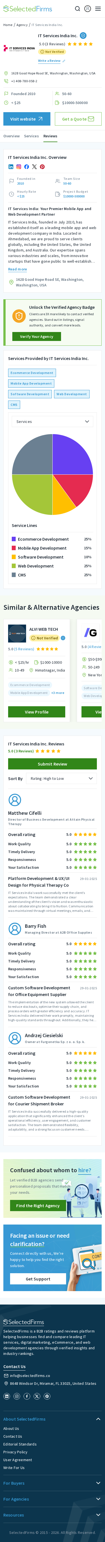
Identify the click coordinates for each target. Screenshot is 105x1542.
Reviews (50, 135)
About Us (11, 1428)
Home (8, 25)
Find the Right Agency (38, 1205)
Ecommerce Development (32, 373)
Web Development (72, 394)
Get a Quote (74, 119)
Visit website (23, 119)
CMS (14, 404)
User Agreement (17, 1459)
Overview (11, 135)
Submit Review (52, 764)
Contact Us (12, 1436)
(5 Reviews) (24, 648)
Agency (22, 25)
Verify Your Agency (36, 336)
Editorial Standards (20, 1444)
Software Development (30, 394)
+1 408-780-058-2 (24, 81)
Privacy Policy (15, 1451)
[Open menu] (96, 8)
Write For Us (14, 1467)
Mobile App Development (31, 383)
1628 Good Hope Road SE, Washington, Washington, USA (53, 73)
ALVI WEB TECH (43, 629)
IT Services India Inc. (47, 25)
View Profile (37, 712)
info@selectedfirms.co (30, 1375)
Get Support (38, 1279)
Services (31, 135)
